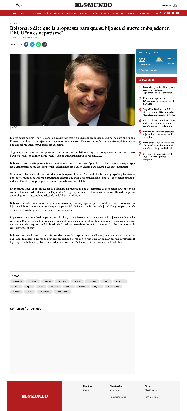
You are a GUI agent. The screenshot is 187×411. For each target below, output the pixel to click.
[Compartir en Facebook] (26, 44)
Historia (87, 390)
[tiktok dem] (164, 13)
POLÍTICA (47, 13)
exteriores (120, 281)
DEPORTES (105, 13)
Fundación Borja (118, 397)
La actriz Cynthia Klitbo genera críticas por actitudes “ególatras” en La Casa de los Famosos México (159, 90)
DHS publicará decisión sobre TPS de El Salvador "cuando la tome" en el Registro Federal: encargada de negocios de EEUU (158, 146)
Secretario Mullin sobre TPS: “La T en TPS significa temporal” (158, 157)
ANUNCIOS (144, 13)
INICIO (15, 13)
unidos (29, 292)
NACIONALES (71, 13)
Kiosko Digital (151, 397)
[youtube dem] (168, 13)
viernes (69, 286)
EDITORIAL (37, 13)
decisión (77, 281)
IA (122, 13)
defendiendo (45, 292)
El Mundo (14, 23)
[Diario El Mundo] (93, 7)
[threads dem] (157, 13)
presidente (17, 281)
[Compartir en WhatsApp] (38, 44)
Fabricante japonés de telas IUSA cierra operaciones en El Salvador (158, 101)
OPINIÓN (94, 13)
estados (16, 292)
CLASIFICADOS (131, 13)
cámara (16, 286)
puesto (106, 281)
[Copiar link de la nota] (44, 44)
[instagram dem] (178, 13)
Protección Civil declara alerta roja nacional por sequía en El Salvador (158, 135)
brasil (41, 286)
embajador (92, 281)
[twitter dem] (160, 13)
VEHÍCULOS (25, 13)
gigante (97, 286)
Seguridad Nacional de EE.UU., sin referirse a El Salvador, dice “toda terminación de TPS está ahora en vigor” (159, 112)
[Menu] (12, 5)
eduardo (47, 281)
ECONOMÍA (58, 13)
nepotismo (62, 281)
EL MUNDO (83, 13)
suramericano (113, 286)
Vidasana (114, 390)
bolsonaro (33, 281)
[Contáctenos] (118, 405)
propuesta (83, 286)
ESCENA (115, 13)
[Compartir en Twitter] (32, 44)
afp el (29, 286)
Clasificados (151, 390)
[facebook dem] (173, 13)
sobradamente (62, 292)
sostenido (54, 286)
